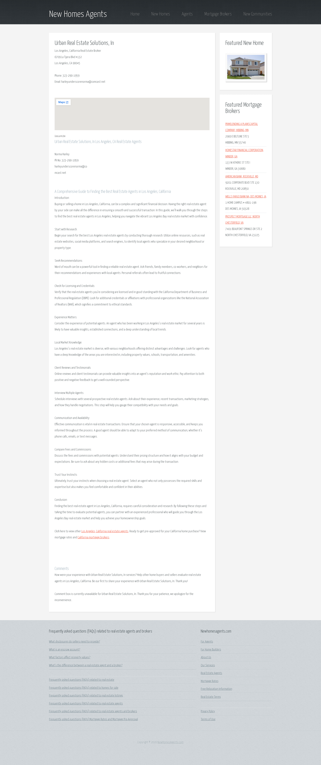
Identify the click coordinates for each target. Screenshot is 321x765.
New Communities (257, 14)
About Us (206, 657)
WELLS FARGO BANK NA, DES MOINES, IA (245, 196)
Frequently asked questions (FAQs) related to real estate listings (86, 695)
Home (135, 14)
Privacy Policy (208, 711)
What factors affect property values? (69, 657)
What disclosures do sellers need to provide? (74, 641)
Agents (187, 14)
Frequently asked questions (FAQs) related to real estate (81, 680)
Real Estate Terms (211, 697)
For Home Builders (211, 649)
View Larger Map (60, 136)
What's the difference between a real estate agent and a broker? (85, 665)
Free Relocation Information (216, 689)
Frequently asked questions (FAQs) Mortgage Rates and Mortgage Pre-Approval (93, 719)
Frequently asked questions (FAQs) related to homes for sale (83, 688)
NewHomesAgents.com (171, 742)
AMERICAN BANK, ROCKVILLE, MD (241, 176)
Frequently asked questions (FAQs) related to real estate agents (86, 703)
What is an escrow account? (64, 649)
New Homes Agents (78, 14)
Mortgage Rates (209, 681)
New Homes (160, 14)
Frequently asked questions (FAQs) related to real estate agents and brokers (93, 711)
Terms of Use (208, 719)
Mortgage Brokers (218, 14)
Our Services (208, 665)
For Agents (207, 641)
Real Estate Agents (211, 673)
